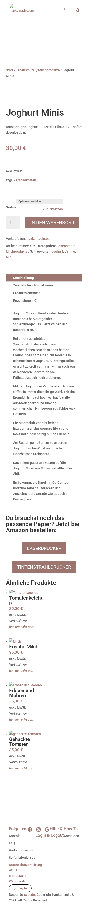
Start (9, 70)
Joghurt (57, 251)
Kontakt (15, 836)
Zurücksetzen (53, 209)
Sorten (11, 207)
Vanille (70, 251)
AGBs (13, 870)
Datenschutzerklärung (25, 865)
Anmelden (71, 836)
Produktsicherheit (26, 293)
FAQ (12, 843)
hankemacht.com (39, 238)
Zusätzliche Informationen (33, 285)
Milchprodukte (49, 70)
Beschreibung (23, 278)
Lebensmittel (26, 70)
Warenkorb (17, 881)
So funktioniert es (22, 857)
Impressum (17, 876)
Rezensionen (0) (25, 300)
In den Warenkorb (52, 222)
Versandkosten (25, 180)
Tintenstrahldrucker (44, 567)
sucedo (29, 894)
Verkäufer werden (22, 850)
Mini (9, 257)
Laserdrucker (44, 548)
